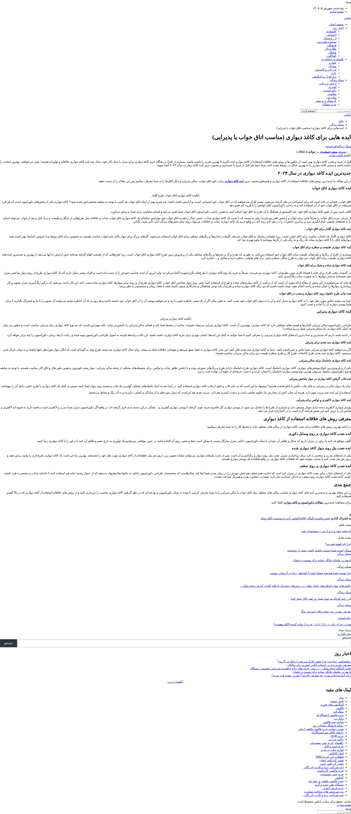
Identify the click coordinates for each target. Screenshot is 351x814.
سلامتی (331, 94)
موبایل (332, 66)
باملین (347, 18)
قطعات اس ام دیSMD (330, 756)
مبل (341, 697)
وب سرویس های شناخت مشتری (324, 791)
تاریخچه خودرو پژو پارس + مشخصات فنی (326, 531)
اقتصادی (331, 31)
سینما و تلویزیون (326, 41)
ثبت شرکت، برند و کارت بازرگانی (323, 767)
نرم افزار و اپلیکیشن (324, 76)
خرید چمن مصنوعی (332, 774)
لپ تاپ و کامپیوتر (325, 69)
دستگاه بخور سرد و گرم (329, 784)
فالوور (340, 708)
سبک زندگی (337, 80)
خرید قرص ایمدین (333, 788)
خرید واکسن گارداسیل (330, 770)
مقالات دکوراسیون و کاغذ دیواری (303, 502)
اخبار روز (338, 27)
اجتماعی (331, 34)
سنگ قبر (338, 711)
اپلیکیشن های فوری (332, 704)
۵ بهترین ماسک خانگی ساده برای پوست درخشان (321, 671)
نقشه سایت (337, 11)
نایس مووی (337, 701)
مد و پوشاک (329, 104)
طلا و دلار (330, 48)
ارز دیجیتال (329, 38)
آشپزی (332, 87)
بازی (333, 73)
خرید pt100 (337, 736)
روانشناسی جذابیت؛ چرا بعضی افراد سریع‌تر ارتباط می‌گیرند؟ (314, 661)
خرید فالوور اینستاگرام (330, 715)
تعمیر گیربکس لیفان (331, 760)
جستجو (346, 637)
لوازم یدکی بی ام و (332, 749)
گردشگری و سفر (326, 100)
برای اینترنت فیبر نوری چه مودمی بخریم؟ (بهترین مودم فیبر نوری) (311, 675)
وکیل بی (339, 718)
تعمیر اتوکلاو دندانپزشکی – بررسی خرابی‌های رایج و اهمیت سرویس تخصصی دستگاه (300, 668)
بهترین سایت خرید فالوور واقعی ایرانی (321, 729)
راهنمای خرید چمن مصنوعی (327, 742)
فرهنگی (331, 45)
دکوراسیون (329, 90)
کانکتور (339, 777)
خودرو (332, 62)
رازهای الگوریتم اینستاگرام (328, 732)
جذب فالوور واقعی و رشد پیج (326, 781)
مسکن (332, 52)
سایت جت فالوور (333, 722)
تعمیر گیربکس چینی (332, 763)
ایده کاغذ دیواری (234, 181)
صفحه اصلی (336, 24)
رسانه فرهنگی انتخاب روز (328, 725)
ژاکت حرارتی (336, 739)
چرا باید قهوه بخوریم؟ (338, 544)
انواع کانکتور (336, 753)
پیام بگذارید (344, 634)
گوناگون (331, 55)
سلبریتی (331, 97)
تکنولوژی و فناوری (332, 59)
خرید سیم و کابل (334, 746)
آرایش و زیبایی (327, 83)
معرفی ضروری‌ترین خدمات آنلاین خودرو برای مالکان (319, 664)
